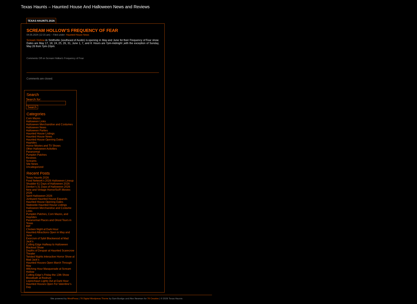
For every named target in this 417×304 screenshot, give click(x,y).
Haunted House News (77, 34)
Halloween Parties (37, 130)
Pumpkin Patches (36, 154)
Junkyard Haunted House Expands (46, 198)
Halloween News (36, 127)
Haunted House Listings (40, 133)
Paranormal (33, 151)
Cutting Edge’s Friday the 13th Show (47, 274)
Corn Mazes (33, 118)
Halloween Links (36, 121)
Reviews (31, 157)
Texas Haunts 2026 (41, 20)
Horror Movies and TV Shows (43, 145)
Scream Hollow (35, 40)
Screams (31, 160)
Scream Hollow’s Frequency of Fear (72, 30)
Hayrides (31, 142)
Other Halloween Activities (41, 148)
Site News (32, 163)
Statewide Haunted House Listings (46, 205)
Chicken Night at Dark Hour (42, 229)
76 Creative (153, 298)
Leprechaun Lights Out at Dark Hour (47, 281)
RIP (28, 226)
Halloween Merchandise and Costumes (49, 124)
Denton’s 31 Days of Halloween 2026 (48, 186)
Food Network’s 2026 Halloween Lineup (50, 180)
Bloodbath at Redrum (38, 277)
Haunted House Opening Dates (44, 139)
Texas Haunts (34, 6)
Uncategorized (34, 167)
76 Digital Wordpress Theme (94, 298)
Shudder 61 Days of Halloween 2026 (48, 183)
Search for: (33, 99)
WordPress (72, 298)
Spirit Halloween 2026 (39, 195)
